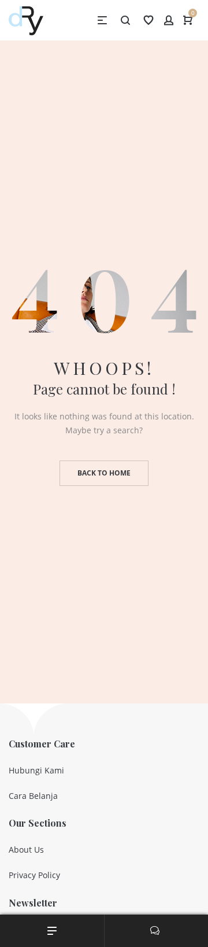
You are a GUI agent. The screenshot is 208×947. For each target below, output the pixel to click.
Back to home (104, 473)
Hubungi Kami (36, 770)
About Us (26, 849)
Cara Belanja (33, 795)
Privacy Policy (34, 874)
